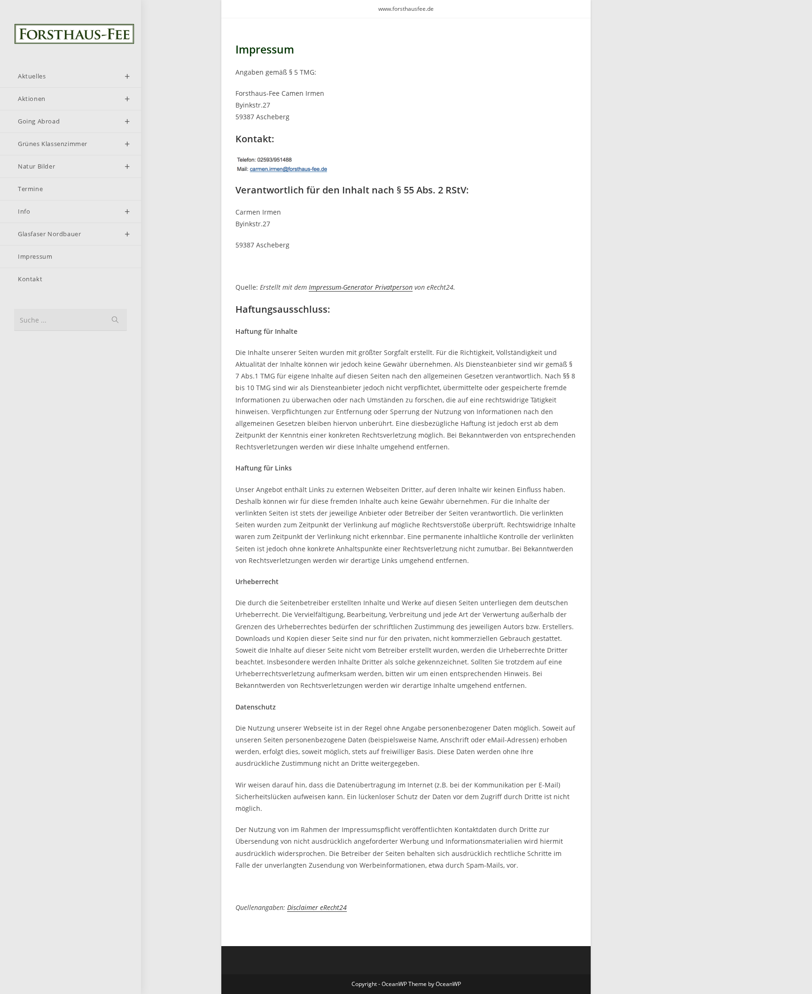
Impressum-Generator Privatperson (361, 287)
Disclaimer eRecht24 (317, 907)
